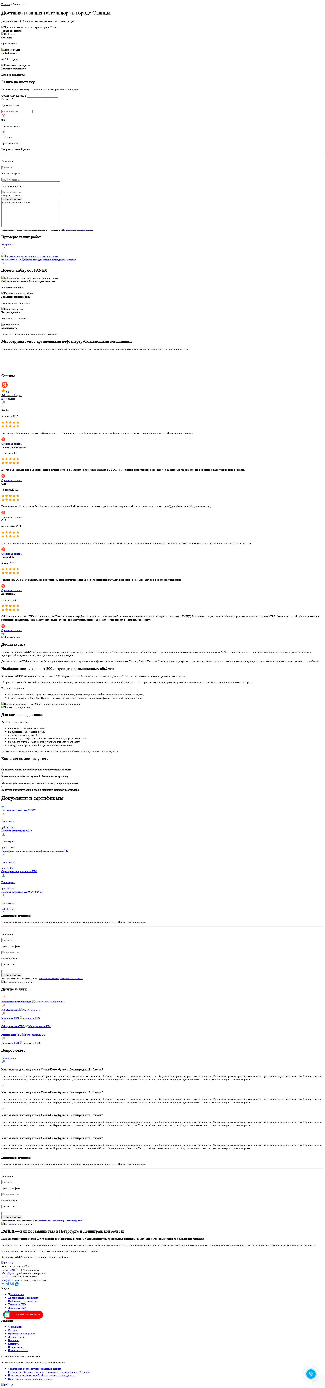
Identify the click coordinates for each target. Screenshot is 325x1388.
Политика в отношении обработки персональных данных (41, 1375)
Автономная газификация (23, 1297)
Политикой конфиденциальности (77, 230)
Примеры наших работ (21, 1333)
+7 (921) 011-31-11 (11, 1269)
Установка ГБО (17, 1304)
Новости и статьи (18, 1350)
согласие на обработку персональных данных (61, 978)
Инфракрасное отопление (23, 1301)
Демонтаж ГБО (17, 1307)
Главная (5, 4)
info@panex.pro (10, 1280)
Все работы (8, 244)
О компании (15, 1326)
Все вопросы (8, 1057)
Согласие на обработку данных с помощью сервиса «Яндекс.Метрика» (49, 1372)
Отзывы (12, 1330)
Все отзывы (8, 398)
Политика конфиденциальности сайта (30, 1378)
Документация (16, 1336)
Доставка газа (16, 1294)
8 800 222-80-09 (10, 1276)
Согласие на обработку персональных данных (34, 1368)
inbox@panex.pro (11, 1273)
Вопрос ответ (16, 1347)
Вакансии (13, 1340)
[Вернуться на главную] (7, 1263)
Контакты (13, 1343)
